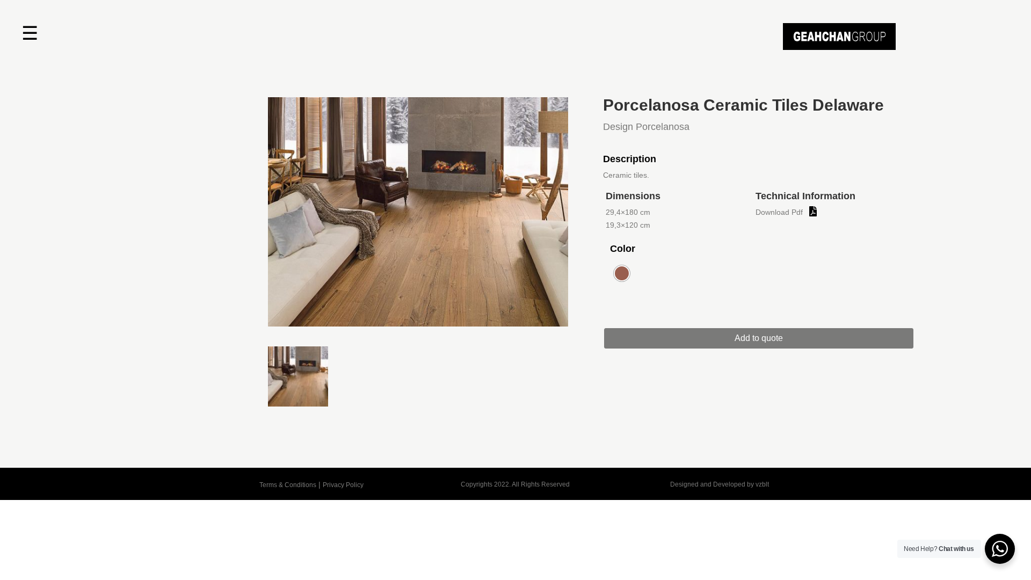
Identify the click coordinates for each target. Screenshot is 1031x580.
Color (622, 248)
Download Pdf (779, 212)
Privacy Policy (343, 485)
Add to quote (759, 338)
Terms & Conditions (287, 485)
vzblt (762, 484)
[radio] (622, 273)
